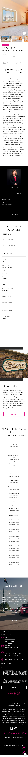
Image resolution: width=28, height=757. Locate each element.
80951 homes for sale (14, 548)
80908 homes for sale (14, 567)
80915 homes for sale (14, 534)
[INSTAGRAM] (5, 733)
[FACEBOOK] (3, 733)
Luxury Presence (18, 737)
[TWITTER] (11, 733)
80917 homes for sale (14, 519)
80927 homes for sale (14, 545)
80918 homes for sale (14, 524)
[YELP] (25, 733)
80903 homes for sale (14, 555)
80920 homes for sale (14, 531)
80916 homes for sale (14, 560)
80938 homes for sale (14, 536)
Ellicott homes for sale (14, 508)
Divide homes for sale (14, 510)
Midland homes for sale (14, 512)
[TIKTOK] (17, 733)
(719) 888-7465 (8, 643)
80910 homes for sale (14, 557)
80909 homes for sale (14, 541)
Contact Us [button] (14, 620)
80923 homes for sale (14, 522)
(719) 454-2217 (6, 199)
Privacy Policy (9, 670)
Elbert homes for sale (14, 515)
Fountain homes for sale (14, 486)
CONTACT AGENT (14, 214)
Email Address (6, 663)
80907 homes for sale (14, 550)
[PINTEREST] (19, 733)
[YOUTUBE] (14, 733)
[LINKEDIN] (8, 733)
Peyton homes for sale (14, 497)
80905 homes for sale (14, 564)
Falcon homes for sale (14, 453)
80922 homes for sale (14, 527)
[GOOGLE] (22, 733)
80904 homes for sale (14, 562)
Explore (14, 414)
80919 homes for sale (14, 552)
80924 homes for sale (14, 538)
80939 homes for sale (14, 529)
